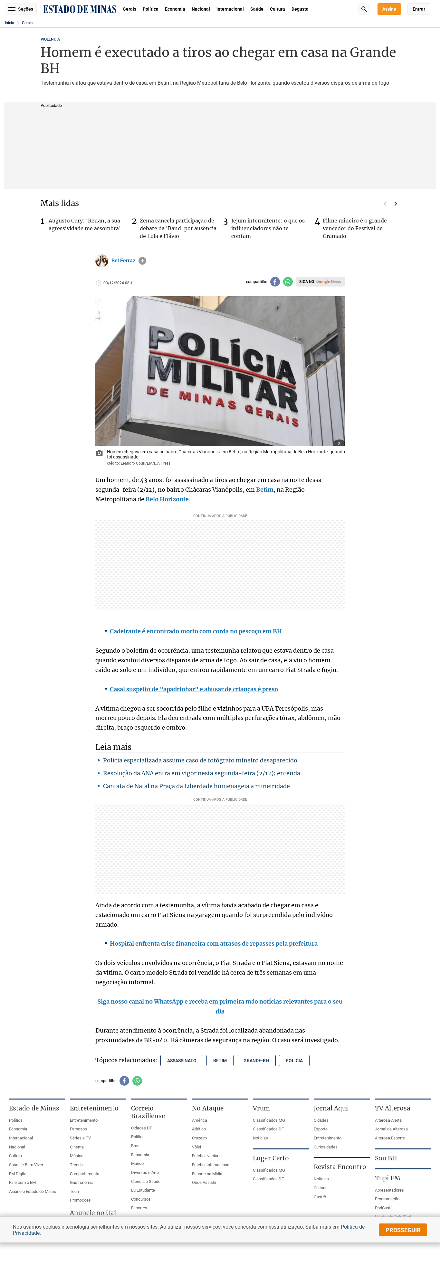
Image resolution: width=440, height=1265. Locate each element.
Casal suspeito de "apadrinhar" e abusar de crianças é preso (194, 689)
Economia (175, 9)
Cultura (277, 9)
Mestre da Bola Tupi (393, 1216)
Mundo (137, 1163)
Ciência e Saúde (145, 1181)
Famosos (78, 1129)
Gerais (129, 9)
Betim (264, 489)
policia (294, 1060)
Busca (364, 9)
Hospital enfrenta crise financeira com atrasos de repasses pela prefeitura (214, 943)
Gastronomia (81, 1182)
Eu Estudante (143, 1190)
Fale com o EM (22, 1182)
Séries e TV (80, 1138)
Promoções (80, 1200)
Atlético (199, 1129)
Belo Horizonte (167, 499)
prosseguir (403, 1230)
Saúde (256, 9)
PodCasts (384, 1207)
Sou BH (386, 1158)
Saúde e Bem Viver (26, 1164)
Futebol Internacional (211, 1164)
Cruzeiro (199, 1138)
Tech (74, 1191)
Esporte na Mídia (207, 1173)
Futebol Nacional (207, 1155)
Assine (389, 9)
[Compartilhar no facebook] (275, 282)
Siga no (306, 281)
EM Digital (18, 1173)
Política (150, 9)
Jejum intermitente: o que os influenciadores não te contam (268, 228)
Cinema (77, 1147)
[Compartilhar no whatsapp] (288, 282)
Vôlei (196, 1147)
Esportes (139, 1207)
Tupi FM (387, 1178)
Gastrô (320, 1196)
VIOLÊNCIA (50, 39)
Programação (387, 1198)
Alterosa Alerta (388, 1120)
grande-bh (256, 1060)
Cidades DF (141, 1128)
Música (76, 1155)
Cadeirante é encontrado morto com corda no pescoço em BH (196, 631)
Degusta (300, 9)
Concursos (141, 1199)
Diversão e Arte (145, 1172)
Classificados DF (268, 1129)
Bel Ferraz (123, 260)
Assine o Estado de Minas (32, 1191)
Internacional (230, 9)
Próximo (396, 204)
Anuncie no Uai (93, 1213)
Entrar (419, 9)
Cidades (321, 1120)
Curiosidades (326, 1147)
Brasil (136, 1145)
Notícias (260, 1138)
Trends (76, 1164)
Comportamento (84, 1173)
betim (220, 1060)
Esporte (321, 1129)
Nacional (201, 9)
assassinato (181, 1060)
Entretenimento (84, 1120)
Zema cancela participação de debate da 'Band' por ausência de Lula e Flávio (178, 228)
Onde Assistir (204, 1182)
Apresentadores (389, 1190)
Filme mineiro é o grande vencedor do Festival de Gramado (355, 228)
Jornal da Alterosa (391, 1129)
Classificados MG (269, 1120)
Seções (25, 9)
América (199, 1120)
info (142, 261)
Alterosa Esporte (390, 1138)
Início (9, 23)
